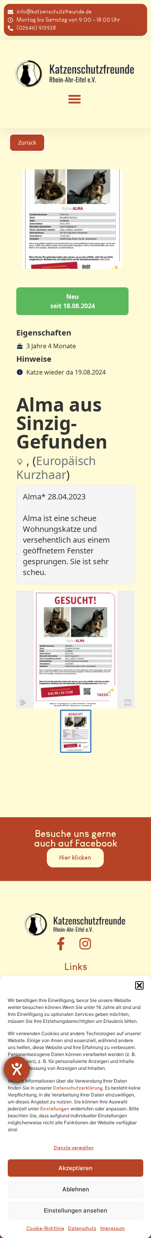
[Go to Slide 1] (75, 731)
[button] (139, 985)
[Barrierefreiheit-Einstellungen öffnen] (16, 1069)
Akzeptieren (75, 1168)
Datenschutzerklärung (78, 1088)
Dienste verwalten (74, 1147)
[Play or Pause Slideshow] (23, 701)
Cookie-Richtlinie (45, 1228)
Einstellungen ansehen (75, 1210)
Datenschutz (82, 1228)
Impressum (112, 1228)
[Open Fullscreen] (128, 701)
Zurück (27, 142)
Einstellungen (54, 1109)
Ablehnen (75, 1189)
